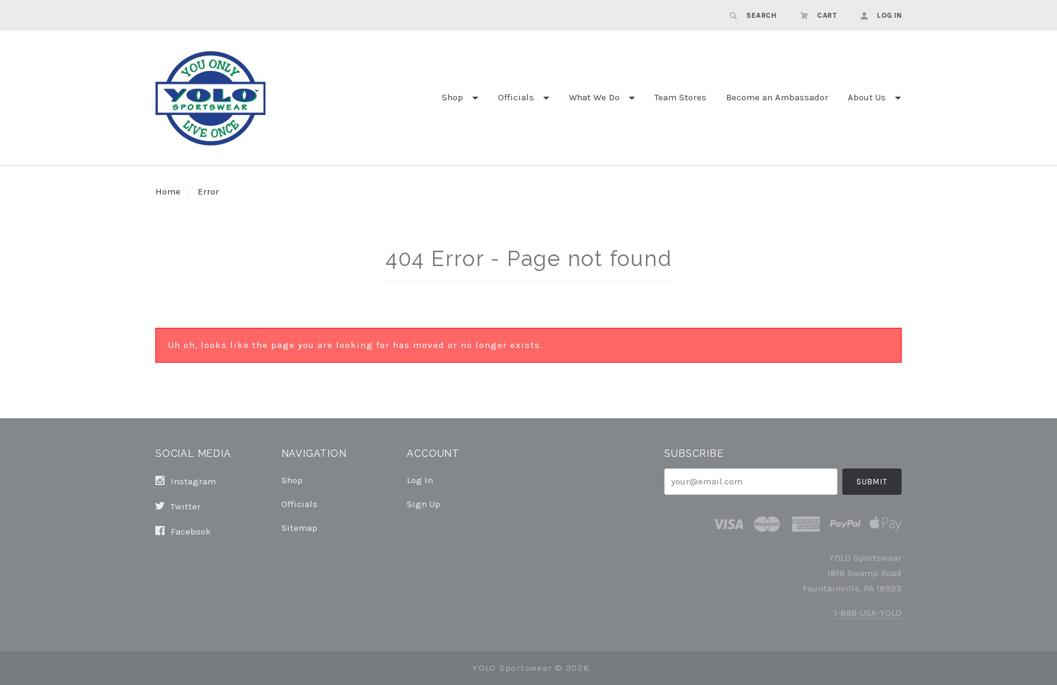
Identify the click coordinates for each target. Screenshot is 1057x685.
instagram (192, 481)
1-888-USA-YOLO (868, 612)
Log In (420, 480)
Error (208, 191)
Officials (516, 97)
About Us (867, 97)
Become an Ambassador (777, 97)
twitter (184, 506)
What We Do (594, 97)
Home (167, 191)
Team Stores (681, 97)
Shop (452, 97)
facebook (189, 531)
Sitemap (299, 527)
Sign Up (423, 503)
